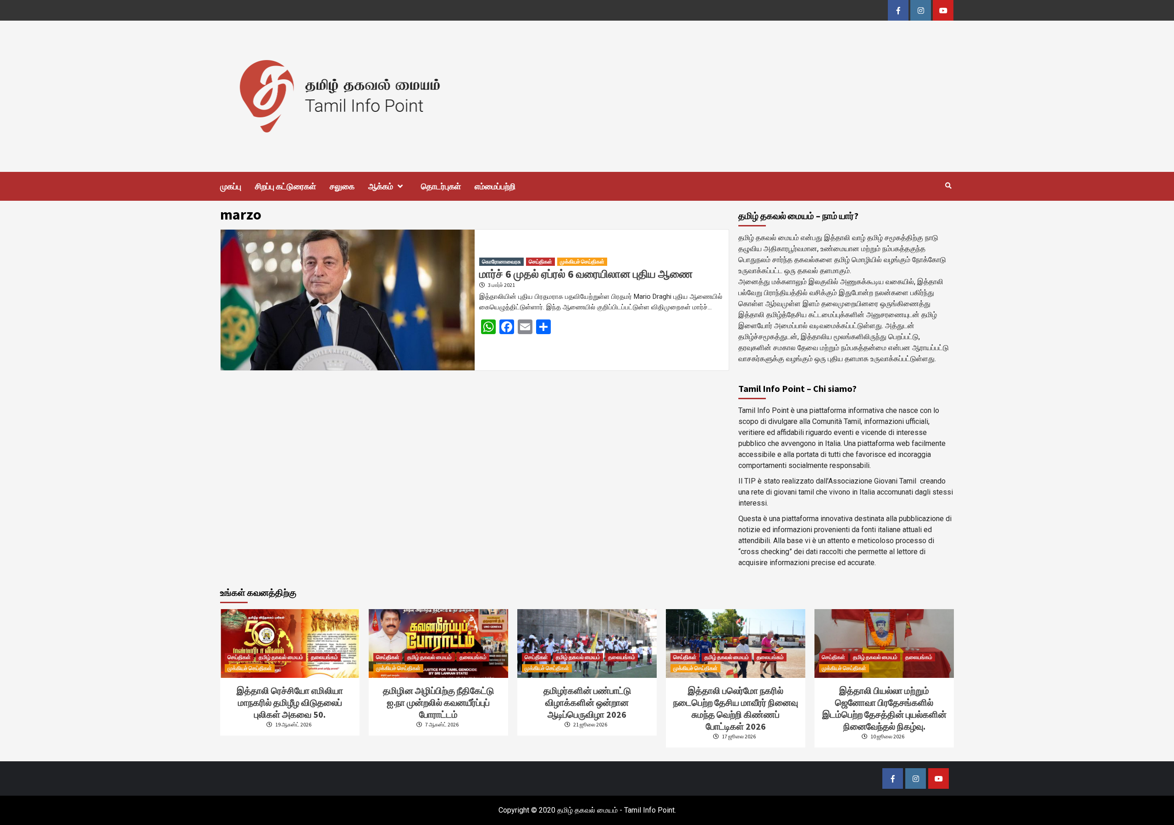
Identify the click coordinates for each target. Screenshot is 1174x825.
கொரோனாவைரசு (501, 261)
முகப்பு (230, 186)
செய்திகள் (540, 261)
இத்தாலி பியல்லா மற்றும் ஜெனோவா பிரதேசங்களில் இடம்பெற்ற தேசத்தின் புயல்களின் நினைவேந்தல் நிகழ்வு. (884, 708)
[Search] (948, 185)
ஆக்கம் (380, 186)
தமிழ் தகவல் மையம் (281, 657)
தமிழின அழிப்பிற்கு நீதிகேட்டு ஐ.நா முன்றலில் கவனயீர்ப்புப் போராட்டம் (438, 702)
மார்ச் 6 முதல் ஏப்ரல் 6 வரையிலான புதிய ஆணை (586, 274)
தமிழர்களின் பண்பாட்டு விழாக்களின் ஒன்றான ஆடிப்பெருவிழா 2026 (587, 702)
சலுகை (342, 186)
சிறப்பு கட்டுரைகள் (285, 186)
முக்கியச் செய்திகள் (582, 261)
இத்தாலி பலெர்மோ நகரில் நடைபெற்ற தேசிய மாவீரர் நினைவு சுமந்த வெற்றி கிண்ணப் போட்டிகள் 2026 (735, 708)
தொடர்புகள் (441, 186)
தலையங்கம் (324, 657)
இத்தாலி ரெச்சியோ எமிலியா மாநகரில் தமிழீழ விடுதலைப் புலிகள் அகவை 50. (290, 702)
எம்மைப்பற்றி (495, 186)
